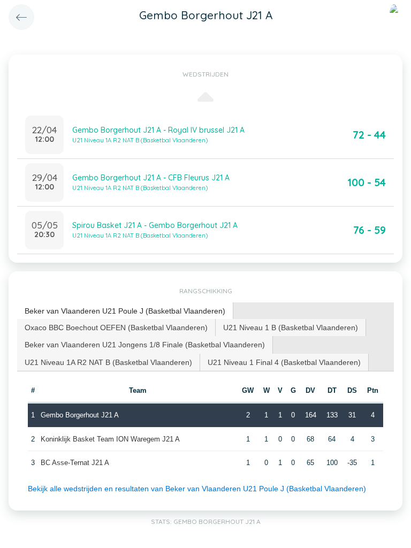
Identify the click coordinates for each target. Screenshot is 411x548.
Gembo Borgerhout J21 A (80, 415)
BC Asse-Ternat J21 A (75, 463)
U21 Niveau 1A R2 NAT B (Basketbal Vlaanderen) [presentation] (108, 362)
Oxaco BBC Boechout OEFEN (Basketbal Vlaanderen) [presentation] (116, 327)
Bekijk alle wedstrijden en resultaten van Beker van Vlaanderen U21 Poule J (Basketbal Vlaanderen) (197, 488)
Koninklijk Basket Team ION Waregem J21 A (110, 439)
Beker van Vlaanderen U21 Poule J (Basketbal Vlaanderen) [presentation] (125, 311)
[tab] (125, 311)
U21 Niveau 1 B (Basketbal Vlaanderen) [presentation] (290, 327)
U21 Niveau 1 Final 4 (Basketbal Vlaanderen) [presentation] (284, 362)
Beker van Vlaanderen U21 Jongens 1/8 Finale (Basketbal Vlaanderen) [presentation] (145, 344)
